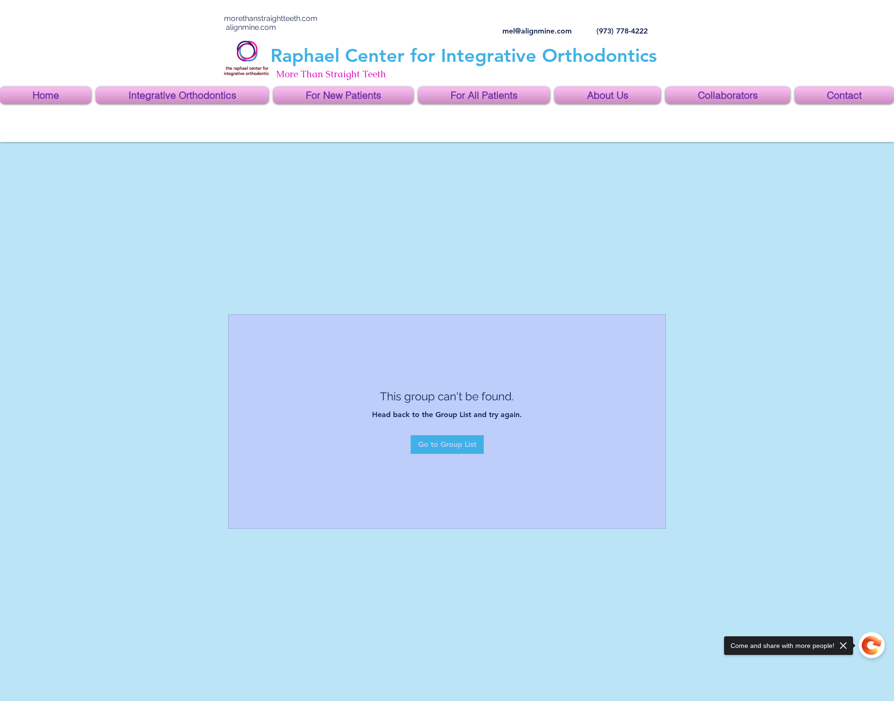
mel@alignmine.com (537, 31)
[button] (182, 95)
